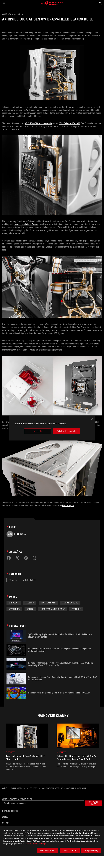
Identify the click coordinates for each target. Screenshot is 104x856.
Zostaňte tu (37, 431)
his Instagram (68, 505)
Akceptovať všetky (91, 850)
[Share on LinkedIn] (26, 558)
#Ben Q (30, 609)
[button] (3, 3)
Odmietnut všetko (69, 850)
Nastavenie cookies (47, 850)
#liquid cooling (70, 602)
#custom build (48, 602)
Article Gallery (29, 580)
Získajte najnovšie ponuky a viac (17, 799)
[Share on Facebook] (8, 558)
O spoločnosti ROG (10, 811)
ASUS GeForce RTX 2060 (69, 123)
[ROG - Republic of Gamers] (52, 3)
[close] (91, 419)
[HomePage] (4, 788)
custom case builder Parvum (26, 224)
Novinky (5, 823)
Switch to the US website (66, 431)
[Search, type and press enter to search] (100, 3)
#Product (14, 602)
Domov (5, 817)
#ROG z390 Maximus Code (52, 609)
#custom (29, 602)
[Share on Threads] (34, 558)
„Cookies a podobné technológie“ (36, 843)
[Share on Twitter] (17, 558)
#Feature (76, 609)
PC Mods (13, 580)
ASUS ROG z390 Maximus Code (38, 123)
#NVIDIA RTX (14, 609)
